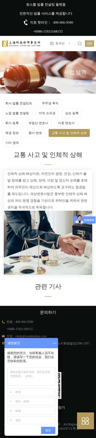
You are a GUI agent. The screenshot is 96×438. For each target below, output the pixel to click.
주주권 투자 (50, 103)
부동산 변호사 (38, 123)
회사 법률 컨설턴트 (18, 103)
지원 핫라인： (40, 22)
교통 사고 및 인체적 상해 (69, 133)
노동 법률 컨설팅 (17, 113)
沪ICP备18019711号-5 (62, 428)
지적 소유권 (47, 113)
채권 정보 (12, 133)
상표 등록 (72, 113)
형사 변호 (35, 133)
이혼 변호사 (66, 123)
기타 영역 (12, 143)
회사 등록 (12, 123)
